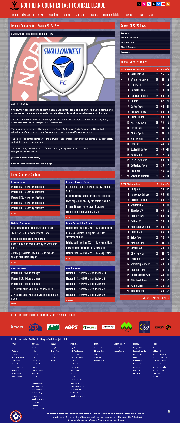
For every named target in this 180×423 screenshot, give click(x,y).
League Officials (139, 348)
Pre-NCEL (137, 373)
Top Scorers (75, 348)
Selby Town (136, 237)
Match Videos (17, 376)
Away (53, 357)
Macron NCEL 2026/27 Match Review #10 (86, 273)
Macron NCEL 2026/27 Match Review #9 (85, 278)
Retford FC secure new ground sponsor (85, 207)
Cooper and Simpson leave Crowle (28, 239)
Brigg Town (136, 232)
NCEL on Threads (159, 360)
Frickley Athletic (139, 160)
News (40, 15)
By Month (35, 357)
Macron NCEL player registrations (27, 187)
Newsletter (137, 370)
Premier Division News (77, 181)
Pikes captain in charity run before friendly (88, 201)
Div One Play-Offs (38, 370)
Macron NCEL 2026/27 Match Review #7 (85, 289)
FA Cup (34, 376)
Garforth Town (138, 90)
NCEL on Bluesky (159, 364)
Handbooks (137, 360)
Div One (34, 367)
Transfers (15, 370)
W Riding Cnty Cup (39, 399)
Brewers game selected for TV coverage (85, 248)
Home (15, 15)
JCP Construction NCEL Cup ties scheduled (32, 289)
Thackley (135, 144)
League (128, 15)
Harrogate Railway (140, 194)
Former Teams (99, 360)
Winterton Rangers (140, 80)
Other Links (157, 376)
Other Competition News (79, 223)
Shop (151, 15)
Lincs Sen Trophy (38, 386)
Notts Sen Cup (37, 393)
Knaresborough (138, 122)
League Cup (36, 373)
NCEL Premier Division (132, 69)
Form (53, 360)
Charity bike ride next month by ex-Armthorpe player (34, 246)
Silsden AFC (136, 128)
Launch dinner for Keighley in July (83, 212)
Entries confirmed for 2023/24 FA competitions (89, 253)
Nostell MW (136, 248)
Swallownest (32, 157)
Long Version (56, 348)
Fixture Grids (36, 405)
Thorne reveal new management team (30, 233)
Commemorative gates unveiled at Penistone (88, 196)
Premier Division (129, 37)
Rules (135, 357)
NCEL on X (157, 351)
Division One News (20, 223)
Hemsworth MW (138, 112)
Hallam (134, 101)
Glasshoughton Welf (141, 275)
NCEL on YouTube (159, 367)
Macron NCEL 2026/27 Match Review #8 (85, 284)
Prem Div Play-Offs (38, 364)
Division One (127, 42)
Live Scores (28, 15)
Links (140, 15)
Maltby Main (137, 139)
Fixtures (125, 51)
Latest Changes (119, 348)
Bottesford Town (139, 165)
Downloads (137, 364)
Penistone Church (139, 96)
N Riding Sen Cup (38, 389)
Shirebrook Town (139, 280)
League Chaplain (139, 351)
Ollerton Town (137, 253)
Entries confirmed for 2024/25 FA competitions (89, 243)
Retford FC (136, 221)
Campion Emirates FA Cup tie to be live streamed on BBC (85, 235)
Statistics (81, 15)
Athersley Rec (137, 291)
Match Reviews (74, 268)
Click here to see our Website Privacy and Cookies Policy (96, 419)
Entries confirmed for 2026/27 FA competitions (89, 228)
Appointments (119, 351)
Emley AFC (136, 85)
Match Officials (111, 15)
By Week (35, 354)
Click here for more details (156, 297)
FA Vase (34, 380)
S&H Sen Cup (36, 396)
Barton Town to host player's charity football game (88, 188)
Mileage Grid (99, 357)
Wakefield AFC (138, 205)
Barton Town (137, 106)
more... (14, 213)
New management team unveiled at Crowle (32, 228)
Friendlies (35, 402)
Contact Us (137, 354)
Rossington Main (139, 200)
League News (18, 181)
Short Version (56, 351)
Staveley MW (137, 210)
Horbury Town (137, 216)
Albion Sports (137, 133)
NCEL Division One (130, 184)
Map (95, 354)
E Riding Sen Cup (38, 383)
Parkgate (135, 259)
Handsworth (137, 155)
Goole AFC (135, 171)
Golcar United (137, 117)
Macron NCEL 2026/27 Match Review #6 (85, 295)
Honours (136, 367)
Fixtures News (18, 268)
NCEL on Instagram (160, 354)
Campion (135, 189)
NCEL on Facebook (160, 357)
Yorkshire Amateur (140, 176)
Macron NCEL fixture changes (25, 273)
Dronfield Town (138, 270)
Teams (94, 15)
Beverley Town (138, 243)
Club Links (157, 373)
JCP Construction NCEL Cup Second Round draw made (34, 296)
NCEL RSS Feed (158, 370)
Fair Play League (76, 351)
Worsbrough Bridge (140, 264)
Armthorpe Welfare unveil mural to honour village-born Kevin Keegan (32, 255)
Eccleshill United (139, 149)
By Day (34, 351)
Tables (66, 15)
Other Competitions (19, 364)
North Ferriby (137, 74)
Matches (53, 15)
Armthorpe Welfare (140, 227)
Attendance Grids (38, 409)
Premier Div (36, 360)
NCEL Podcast (17, 373)
